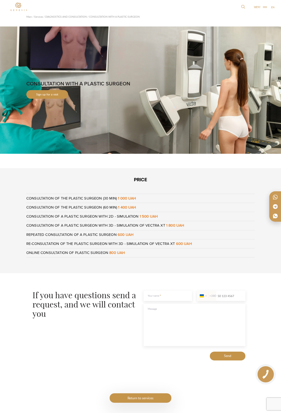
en (272, 7)
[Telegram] (275, 206)
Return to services (140, 398)
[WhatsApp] (275, 197)
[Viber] (275, 216)
